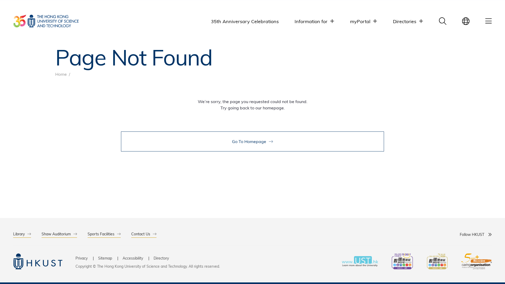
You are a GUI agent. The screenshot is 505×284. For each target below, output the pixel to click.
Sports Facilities (101, 233)
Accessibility (133, 258)
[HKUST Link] (46, 21)
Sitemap (105, 258)
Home (61, 74)
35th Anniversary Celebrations (245, 21)
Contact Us (140, 233)
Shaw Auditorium (56, 233)
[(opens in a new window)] (402, 262)
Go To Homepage (249, 141)
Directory (161, 258)
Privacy (81, 258)
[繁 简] (465, 21)
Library (19, 233)
